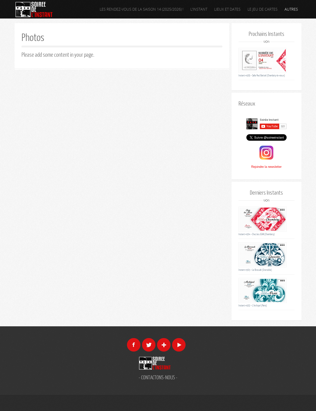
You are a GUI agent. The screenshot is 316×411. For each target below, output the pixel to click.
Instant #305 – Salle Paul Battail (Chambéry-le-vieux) (262, 75)
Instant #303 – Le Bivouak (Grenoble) (255, 269)
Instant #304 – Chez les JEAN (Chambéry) (257, 234)
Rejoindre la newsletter (266, 166)
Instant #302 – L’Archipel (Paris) (253, 305)
